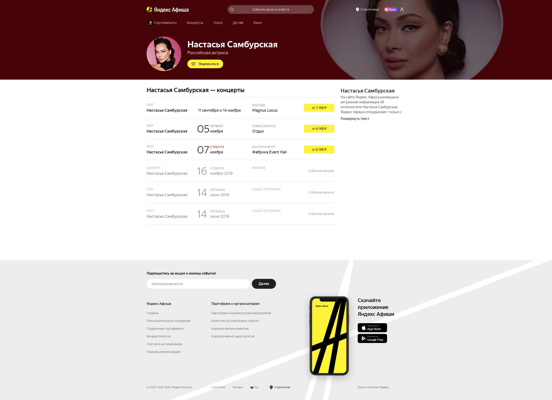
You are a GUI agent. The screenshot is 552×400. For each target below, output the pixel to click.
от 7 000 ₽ (319, 108)
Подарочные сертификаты (165, 328)
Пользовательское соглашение (169, 321)
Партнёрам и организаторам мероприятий (241, 313)
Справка (152, 313)
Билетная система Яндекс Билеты (235, 321)
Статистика (218, 387)
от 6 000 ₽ (319, 129)
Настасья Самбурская (240, 107)
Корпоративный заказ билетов (233, 336)
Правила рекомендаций (163, 352)
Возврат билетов (159, 336)
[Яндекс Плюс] (391, 9)
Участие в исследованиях (164, 344)
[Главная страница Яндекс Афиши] (149, 9)
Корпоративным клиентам (230, 328)
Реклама (238, 387)
